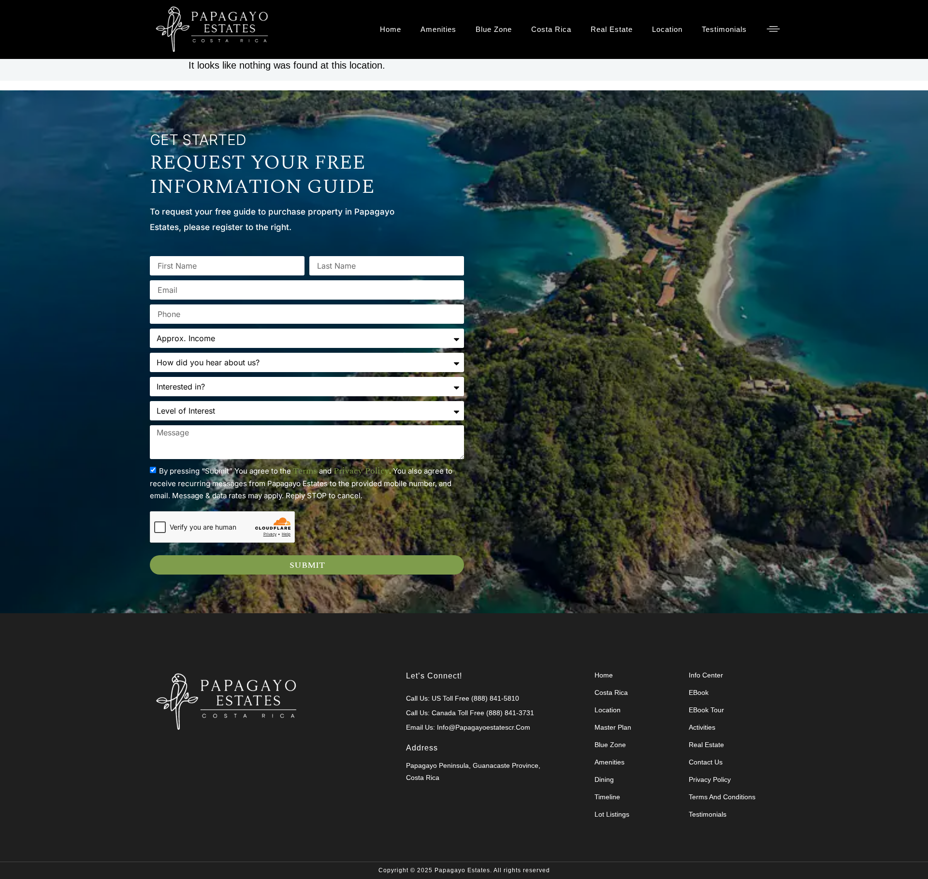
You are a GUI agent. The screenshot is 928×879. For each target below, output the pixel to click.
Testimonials (724, 29)
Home (390, 29)
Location (667, 29)
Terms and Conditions (722, 797)
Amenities (438, 29)
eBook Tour (706, 710)
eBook (699, 692)
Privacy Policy (710, 779)
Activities (702, 727)
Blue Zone (494, 29)
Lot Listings (611, 814)
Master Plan (612, 727)
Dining (604, 779)
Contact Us (706, 762)
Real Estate (612, 29)
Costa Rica (551, 29)
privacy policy (361, 470)
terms (305, 470)
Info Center (706, 675)
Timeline (607, 797)
